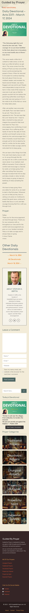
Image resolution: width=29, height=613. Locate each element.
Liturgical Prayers (7, 563)
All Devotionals (14, 259)
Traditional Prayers (7, 566)
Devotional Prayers (7, 568)
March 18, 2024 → (14, 263)
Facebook (7, 591)
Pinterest (6, 594)
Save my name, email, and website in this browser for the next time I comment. (14, 372)
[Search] (24, 391)
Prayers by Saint (6, 574)
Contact (12, 610)
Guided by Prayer (13, 2)
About (7, 610)
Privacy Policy (20, 610)
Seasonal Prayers (7, 577)
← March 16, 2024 (14, 255)
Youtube (6, 589)
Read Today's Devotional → (14, 427)
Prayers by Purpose (7, 571)
